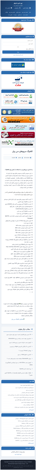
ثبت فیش (20, 15)
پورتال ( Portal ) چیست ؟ (25, 351)
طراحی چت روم (12, 12)
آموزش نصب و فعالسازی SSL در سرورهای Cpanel (23, 428)
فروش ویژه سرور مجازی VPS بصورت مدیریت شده (24, 397)
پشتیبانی (17, 8)
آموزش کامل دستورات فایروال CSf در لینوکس (24, 418)
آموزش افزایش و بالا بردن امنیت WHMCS (25, 433)
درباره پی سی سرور (30, 390)
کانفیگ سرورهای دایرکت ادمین (27, 402)
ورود (18, 52)
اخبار (30, 12)
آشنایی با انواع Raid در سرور (24, 355)
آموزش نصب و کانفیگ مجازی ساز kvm (26, 421)
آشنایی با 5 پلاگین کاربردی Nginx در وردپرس (20, 347)
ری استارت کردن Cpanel (25, 369)
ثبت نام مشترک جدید (18, 55)
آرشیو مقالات (31, 443)
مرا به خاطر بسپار (30, 49)
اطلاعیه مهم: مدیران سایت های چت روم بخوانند (24, 407)
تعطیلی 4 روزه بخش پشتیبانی (28, 392)
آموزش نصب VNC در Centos (28, 423)
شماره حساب (25, 15)
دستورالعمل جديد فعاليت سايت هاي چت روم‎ (25, 387)
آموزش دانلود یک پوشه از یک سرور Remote (25, 431)
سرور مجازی (18, 12)
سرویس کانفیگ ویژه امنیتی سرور (27, 385)
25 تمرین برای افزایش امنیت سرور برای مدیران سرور (19, 335)
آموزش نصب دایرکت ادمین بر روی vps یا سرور (20, 343)
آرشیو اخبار (31, 410)
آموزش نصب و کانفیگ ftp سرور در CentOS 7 (24, 440)
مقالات (6, 12)
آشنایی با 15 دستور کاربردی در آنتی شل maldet (24, 438)
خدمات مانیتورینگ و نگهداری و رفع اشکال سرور (24, 400)
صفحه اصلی (26, 8)
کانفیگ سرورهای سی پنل (29, 405)
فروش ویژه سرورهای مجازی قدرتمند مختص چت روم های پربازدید (21, 395)
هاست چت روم (25, 12)
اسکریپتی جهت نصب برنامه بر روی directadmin (19, 339)
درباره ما (15, 15)
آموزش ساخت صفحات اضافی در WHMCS (25, 435)
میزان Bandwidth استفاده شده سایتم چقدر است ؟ (19, 359)
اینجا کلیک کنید (18, 454)
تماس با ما (7, 8)
